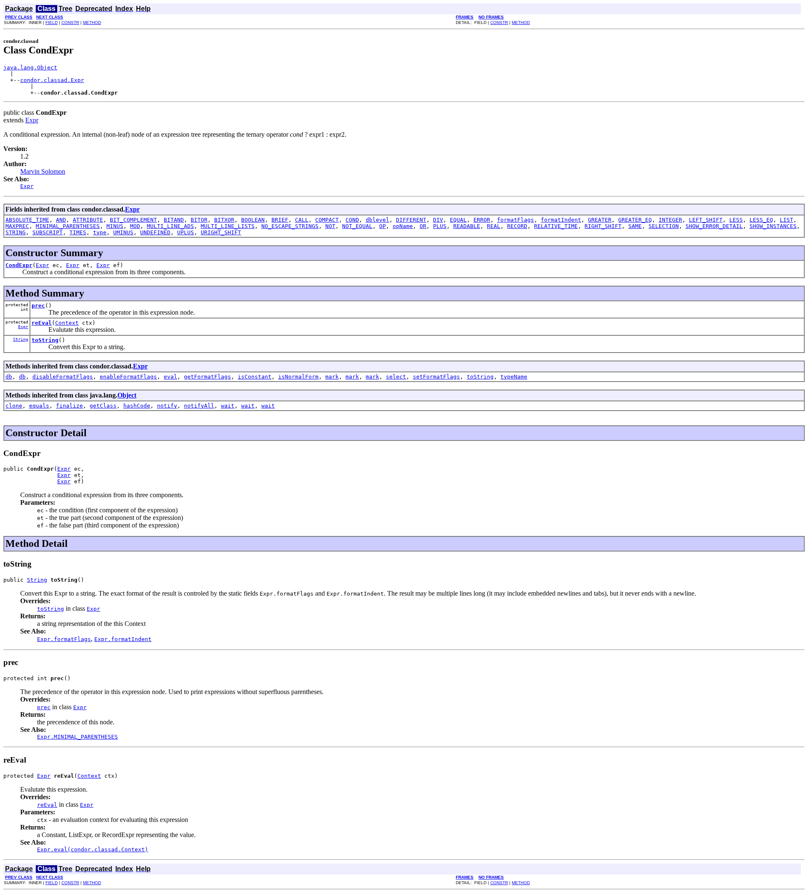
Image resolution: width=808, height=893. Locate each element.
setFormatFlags (436, 377)
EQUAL (458, 220)
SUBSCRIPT (47, 232)
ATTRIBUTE (88, 220)
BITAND (174, 220)
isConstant (254, 377)
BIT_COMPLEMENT (133, 220)
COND (352, 220)
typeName (513, 377)
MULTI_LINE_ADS (170, 226)
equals (39, 406)
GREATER (599, 220)
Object (126, 395)
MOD (135, 226)
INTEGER (670, 220)
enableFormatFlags (128, 377)
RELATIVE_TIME (556, 226)
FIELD (51, 22)
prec (38, 305)
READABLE (466, 226)
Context (67, 323)
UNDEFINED (155, 232)
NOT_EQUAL (357, 226)
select (396, 377)
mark (332, 377)
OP (382, 226)
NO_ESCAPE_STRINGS (290, 226)
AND (61, 220)
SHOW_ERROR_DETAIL (714, 226)
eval (170, 377)
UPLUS (185, 232)
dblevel (377, 220)
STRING (15, 232)
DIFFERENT (411, 220)
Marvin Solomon (42, 171)
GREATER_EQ (635, 220)
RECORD (517, 226)
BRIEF (279, 220)
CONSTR (70, 22)
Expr (31, 120)
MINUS (114, 226)
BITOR (199, 220)
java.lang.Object (30, 67)
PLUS (440, 226)
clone (13, 406)
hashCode (136, 406)
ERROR (481, 220)
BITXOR (224, 220)
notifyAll (199, 406)
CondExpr (18, 265)
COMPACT (327, 220)
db (8, 377)
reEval (42, 323)
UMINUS (123, 232)
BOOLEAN (253, 220)
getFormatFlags (207, 377)
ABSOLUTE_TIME (27, 220)
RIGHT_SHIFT (603, 226)
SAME (635, 226)
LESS (736, 220)
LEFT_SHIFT (706, 220)
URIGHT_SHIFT (221, 232)
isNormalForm (298, 377)
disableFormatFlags (62, 377)
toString (45, 340)
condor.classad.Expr (52, 80)
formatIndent (561, 220)
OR (423, 226)
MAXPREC (17, 226)
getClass (103, 406)
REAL (493, 226)
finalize (69, 406)
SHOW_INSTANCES (773, 226)
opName (403, 226)
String (20, 339)
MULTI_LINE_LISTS (228, 226)
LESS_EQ (761, 220)
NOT (330, 226)
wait (227, 406)
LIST (786, 220)
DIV (438, 220)
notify (167, 406)
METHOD (92, 22)
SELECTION (664, 226)
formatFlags (515, 220)
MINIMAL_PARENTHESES (68, 226)
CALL (301, 220)
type (99, 232)
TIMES (77, 232)
